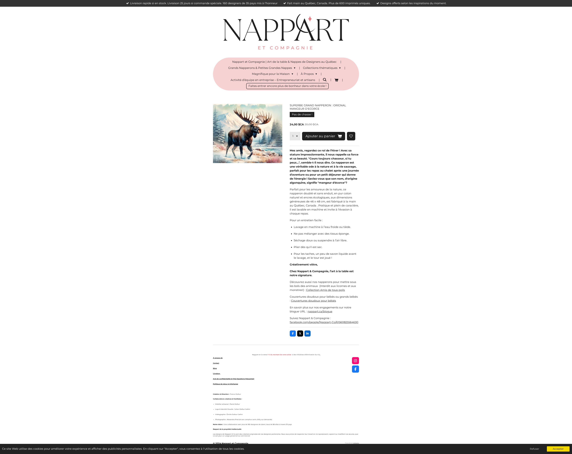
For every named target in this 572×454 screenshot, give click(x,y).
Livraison (216, 374)
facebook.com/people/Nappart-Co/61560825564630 (324, 322)
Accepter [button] (558, 448)
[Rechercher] (324, 79)
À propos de (218, 358)
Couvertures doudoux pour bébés (313, 300)
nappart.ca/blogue (320, 311)
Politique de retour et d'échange (225, 384)
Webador (356, 443)
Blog (215, 368)
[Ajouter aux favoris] (351, 136)
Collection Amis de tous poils (325, 290)
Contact (216, 363)
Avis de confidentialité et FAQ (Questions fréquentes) (233, 379)
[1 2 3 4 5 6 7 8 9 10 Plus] (295, 136)
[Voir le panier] (336, 80)
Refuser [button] (534, 448)
